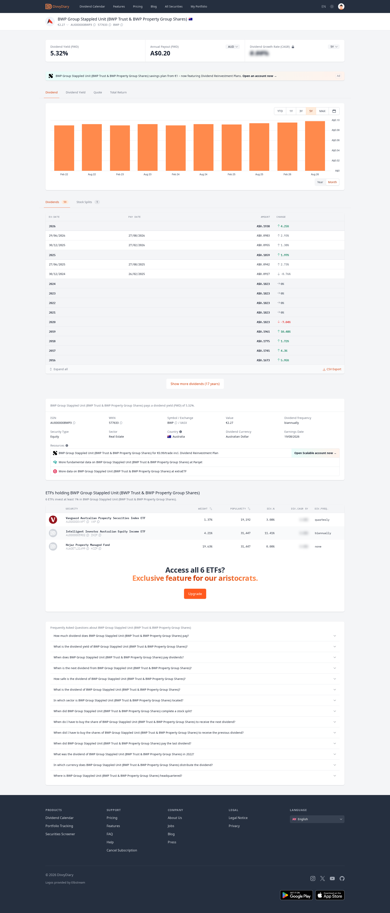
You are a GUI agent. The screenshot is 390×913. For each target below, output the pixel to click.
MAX (322, 111)
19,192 (245, 519)
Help (110, 842)
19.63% (207, 546)
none (318, 546)
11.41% (269, 533)
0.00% (270, 546)
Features (119, 6)
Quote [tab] (98, 92)
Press (172, 842)
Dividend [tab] (52, 92)
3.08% (270, 519)
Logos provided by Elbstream (65, 882)
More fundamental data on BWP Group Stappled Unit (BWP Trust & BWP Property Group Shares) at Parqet (130, 462)
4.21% (208, 533)
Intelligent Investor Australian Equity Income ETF (105, 531)
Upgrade (195, 594)
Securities (174, 6)
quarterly (322, 519)
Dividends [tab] (56, 202)
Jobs (171, 826)
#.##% (259, 53)
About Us (175, 818)
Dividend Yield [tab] (76, 92)
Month (332, 182)
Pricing (138, 6)
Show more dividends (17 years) (195, 384)
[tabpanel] (195, 146)
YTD (280, 111)
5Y (311, 111)
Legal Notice (238, 818)
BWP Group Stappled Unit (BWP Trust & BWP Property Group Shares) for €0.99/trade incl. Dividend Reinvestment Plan (138, 453)
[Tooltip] (180, 431)
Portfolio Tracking (59, 826)
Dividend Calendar (92, 6)
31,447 (245, 533)
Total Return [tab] (118, 92)
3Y (301, 111)
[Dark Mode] (332, 6)
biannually (323, 533)
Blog (171, 834)
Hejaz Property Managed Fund (88, 544)
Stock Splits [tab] (87, 202)
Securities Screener (60, 834)
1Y (291, 111)
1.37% (208, 519)
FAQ (110, 834)
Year (320, 182)
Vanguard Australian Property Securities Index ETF (105, 518)
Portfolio (199, 6)
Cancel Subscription (122, 850)
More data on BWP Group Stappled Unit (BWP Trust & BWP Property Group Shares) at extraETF (122, 471)
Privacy (234, 826)
